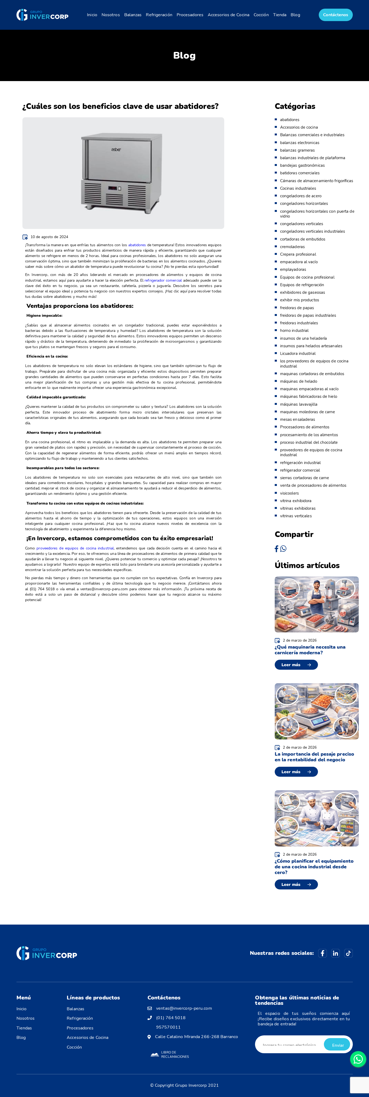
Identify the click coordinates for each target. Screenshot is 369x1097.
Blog (295, 15)
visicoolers (289, 493)
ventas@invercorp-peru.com (184, 1008)
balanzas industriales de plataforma (312, 157)
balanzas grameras (297, 150)
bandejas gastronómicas (302, 165)
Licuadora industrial (298, 353)
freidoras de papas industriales (308, 315)
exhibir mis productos (299, 300)
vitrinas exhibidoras (298, 508)
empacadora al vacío (299, 261)
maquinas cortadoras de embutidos (312, 373)
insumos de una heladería (303, 338)
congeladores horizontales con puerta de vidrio (317, 214)
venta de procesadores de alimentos (313, 485)
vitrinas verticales (296, 516)
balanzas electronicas (299, 142)
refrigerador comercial (163, 280)
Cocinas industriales (298, 188)
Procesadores (190, 15)
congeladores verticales (301, 223)
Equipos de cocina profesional (307, 277)
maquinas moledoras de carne (307, 411)
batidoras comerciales (300, 173)
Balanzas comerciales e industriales (312, 134)
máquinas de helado (298, 381)
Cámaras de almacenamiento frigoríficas (316, 180)
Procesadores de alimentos (305, 427)
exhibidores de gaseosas (302, 292)
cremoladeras (292, 246)
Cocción (261, 15)
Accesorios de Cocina (228, 15)
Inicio (92, 15)
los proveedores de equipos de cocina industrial (314, 363)
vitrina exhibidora (296, 500)
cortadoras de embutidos (302, 239)
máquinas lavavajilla (298, 404)
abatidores (137, 245)
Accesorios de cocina (299, 127)
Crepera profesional (298, 254)
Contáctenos (335, 15)
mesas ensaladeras (297, 419)
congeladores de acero (300, 196)
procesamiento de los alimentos (309, 434)
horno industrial (294, 330)
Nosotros (111, 15)
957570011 (168, 1027)
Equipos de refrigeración (302, 284)
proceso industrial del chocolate (309, 442)
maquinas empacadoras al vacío (309, 388)
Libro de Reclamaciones (175, 1054)
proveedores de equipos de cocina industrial (74, 548)
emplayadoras (293, 269)
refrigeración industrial (300, 462)
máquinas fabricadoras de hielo (308, 396)
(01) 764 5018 (171, 1018)
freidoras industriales (299, 323)
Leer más (291, 665)
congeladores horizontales (304, 203)
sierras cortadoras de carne (304, 477)
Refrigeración (159, 15)
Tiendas (24, 1028)
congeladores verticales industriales (312, 231)
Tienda (280, 15)
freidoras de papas (297, 307)
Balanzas (133, 15)
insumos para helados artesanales (311, 346)
